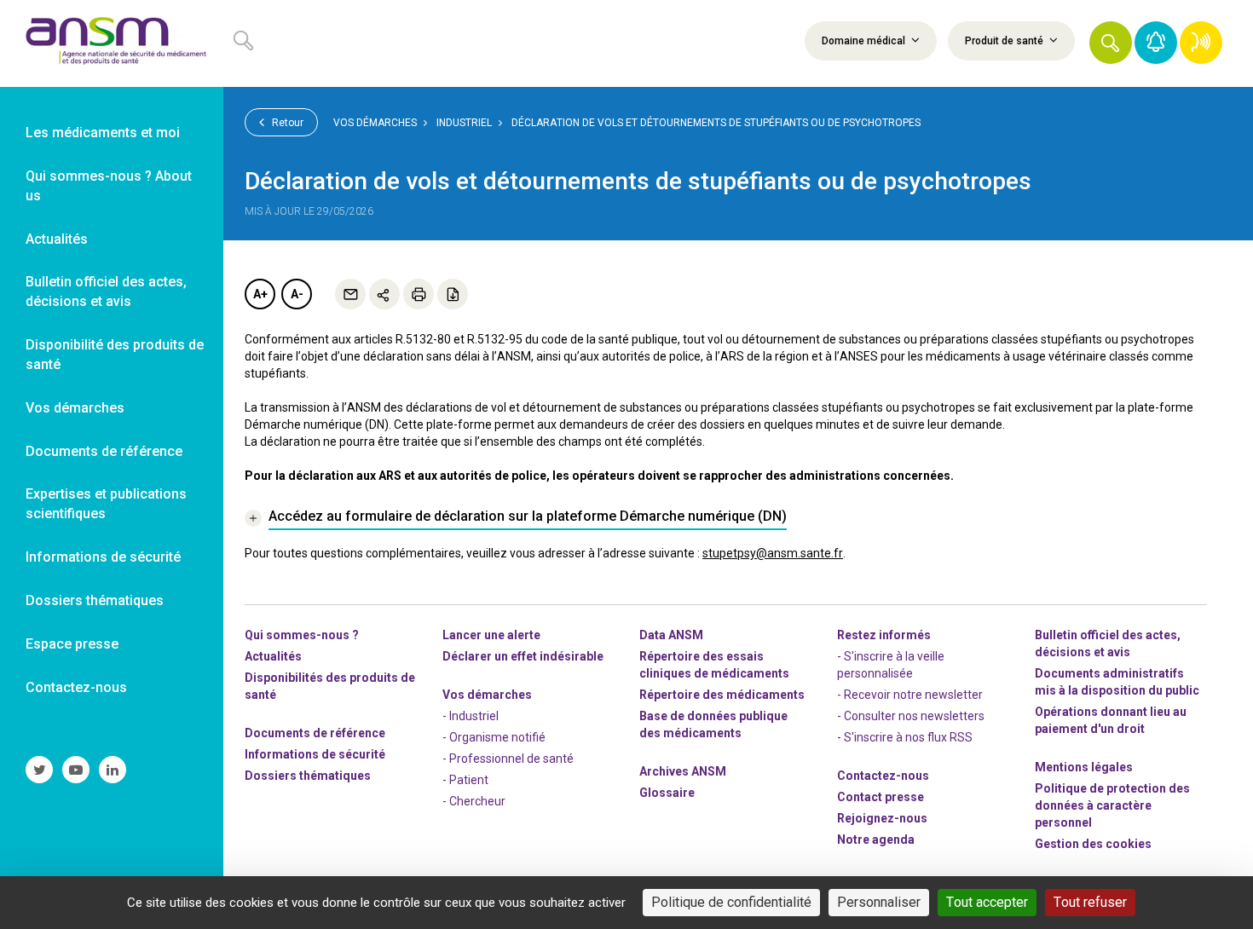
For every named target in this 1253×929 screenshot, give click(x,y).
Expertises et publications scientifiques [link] (106, 504)
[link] (111, 43)
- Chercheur (473, 801)
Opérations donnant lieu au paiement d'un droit (1111, 720)
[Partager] (384, 294)
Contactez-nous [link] (76, 687)
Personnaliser (879, 902)
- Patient (465, 780)
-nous (882, 818)
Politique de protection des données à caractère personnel (1112, 805)
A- (297, 294)
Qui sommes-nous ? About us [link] (109, 186)
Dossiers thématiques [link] (95, 600)
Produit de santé (1005, 41)
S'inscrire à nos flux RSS (908, 737)
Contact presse (880, 797)
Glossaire (667, 792)
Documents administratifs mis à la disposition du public (1117, 681)
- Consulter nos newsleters (910, 716)
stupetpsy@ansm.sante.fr (772, 553)
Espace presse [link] (72, 644)
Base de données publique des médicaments (713, 724)
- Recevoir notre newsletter (910, 694)
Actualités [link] (57, 239)
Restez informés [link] (884, 635)
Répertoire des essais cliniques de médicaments (714, 664)
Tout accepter (987, 902)
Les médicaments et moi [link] (103, 132)
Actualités (273, 656)
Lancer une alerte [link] (491, 635)
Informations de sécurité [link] (103, 557)
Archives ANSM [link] (682, 771)
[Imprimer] (418, 294)
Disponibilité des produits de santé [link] (115, 354)
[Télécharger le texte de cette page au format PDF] (452, 294)
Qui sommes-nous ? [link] (302, 635)
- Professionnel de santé (508, 758)
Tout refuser (1090, 902)
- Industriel (470, 716)
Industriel (464, 123)
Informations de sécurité (315, 754)
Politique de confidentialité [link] (731, 902)
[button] (1110, 42)
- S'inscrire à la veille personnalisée (890, 664)
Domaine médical (865, 41)
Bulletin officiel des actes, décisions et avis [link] (106, 291)
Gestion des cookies (1093, 844)
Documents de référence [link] (104, 451)
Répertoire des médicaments (722, 694)
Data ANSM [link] (671, 635)
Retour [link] (286, 123)
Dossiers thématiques (308, 775)
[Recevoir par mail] (350, 294)
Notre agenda (876, 839)
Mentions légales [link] (1084, 767)
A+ (260, 294)
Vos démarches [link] (75, 408)
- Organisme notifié (494, 737)
